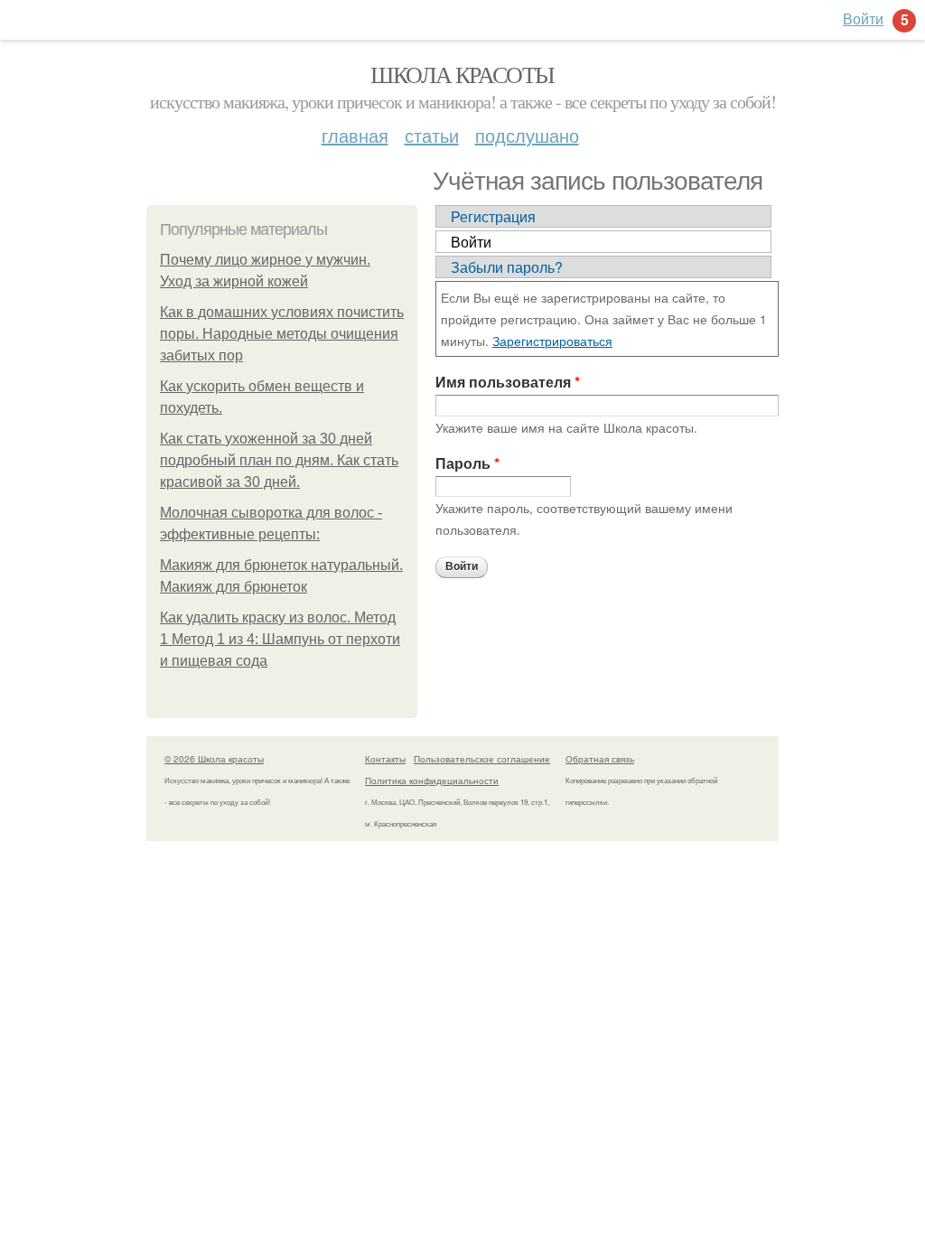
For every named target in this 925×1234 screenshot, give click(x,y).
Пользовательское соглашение (482, 759)
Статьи (432, 135)
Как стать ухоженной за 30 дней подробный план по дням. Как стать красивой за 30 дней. (279, 460)
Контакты (385, 759)
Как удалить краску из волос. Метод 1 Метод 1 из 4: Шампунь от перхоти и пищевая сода (280, 639)
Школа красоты (462, 74)
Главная (355, 135)
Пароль (467, 463)
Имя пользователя (507, 381)
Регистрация (493, 216)
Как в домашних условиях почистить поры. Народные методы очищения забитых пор (282, 333)
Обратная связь (599, 759)
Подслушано (527, 135)
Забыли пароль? (507, 267)
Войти (471, 241)
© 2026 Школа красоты (214, 759)
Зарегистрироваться (552, 341)
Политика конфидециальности (432, 780)
